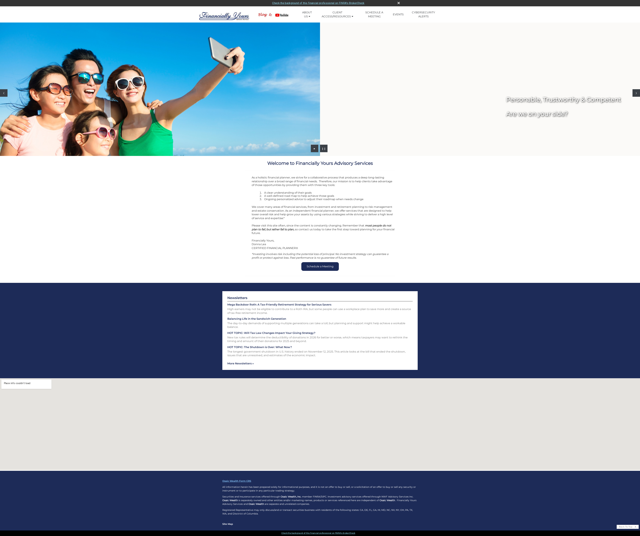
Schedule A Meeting (374, 14)
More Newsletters (240, 363)
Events (398, 14)
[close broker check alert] (398, 3)
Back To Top (626, 526)
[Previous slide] (4, 93)
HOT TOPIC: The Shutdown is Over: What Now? (259, 347)
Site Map (227, 523)
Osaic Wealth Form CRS (236, 480)
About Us (307, 14)
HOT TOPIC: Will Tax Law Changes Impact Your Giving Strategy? (271, 333)
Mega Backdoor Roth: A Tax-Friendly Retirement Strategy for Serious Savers (279, 304)
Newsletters (237, 298)
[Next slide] (636, 93)
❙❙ (324, 148)
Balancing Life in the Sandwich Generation (256, 318)
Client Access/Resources (336, 14)
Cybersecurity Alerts (423, 14)
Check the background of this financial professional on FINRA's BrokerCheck (318, 3)
